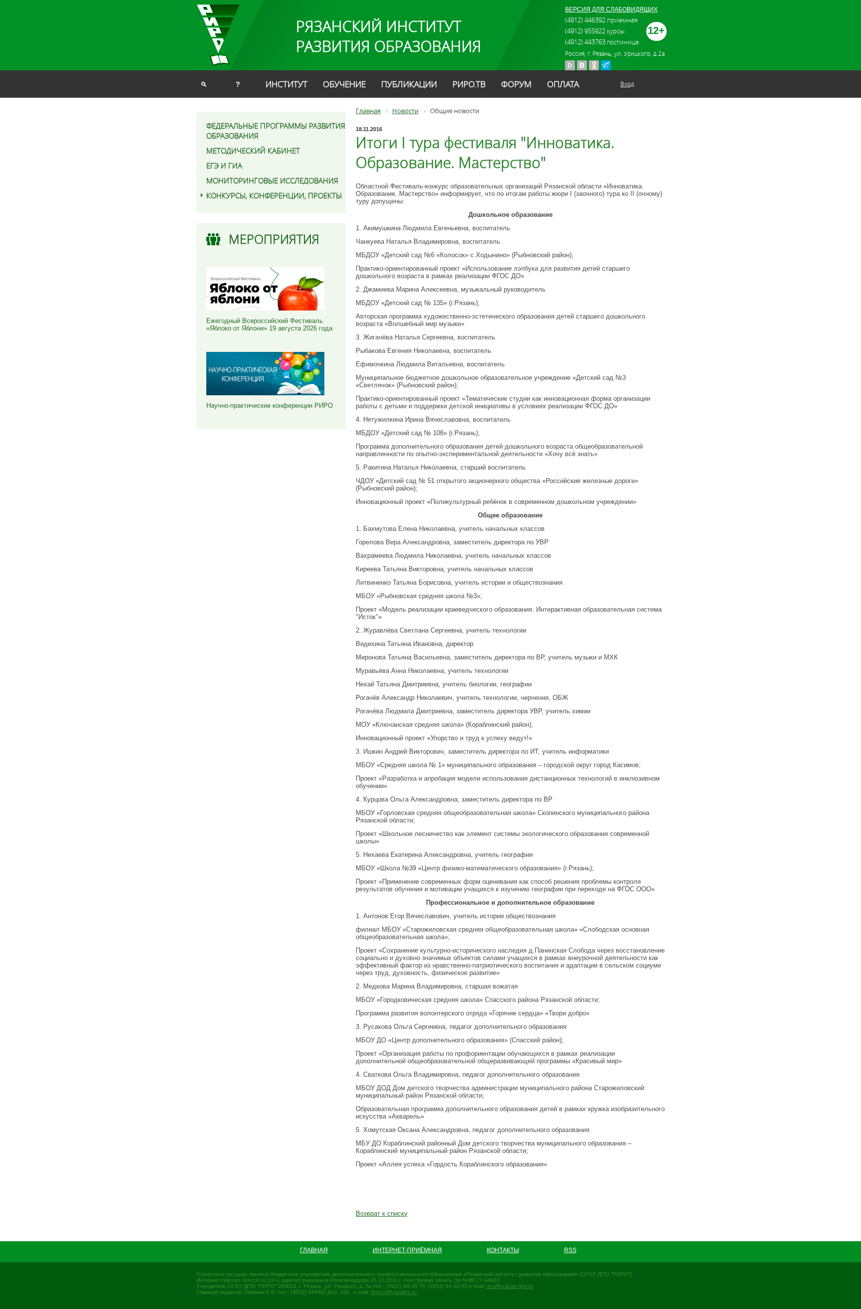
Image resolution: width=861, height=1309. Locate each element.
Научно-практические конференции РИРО (269, 405)
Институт (286, 84)
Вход (627, 84)
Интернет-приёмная (407, 1250)
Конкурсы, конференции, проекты (274, 195)
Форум (516, 84)
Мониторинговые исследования (272, 180)
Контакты (503, 1250)
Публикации (409, 84)
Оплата (563, 84)
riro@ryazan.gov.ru (509, 1286)
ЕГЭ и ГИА (224, 165)
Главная (314, 1250)
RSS (570, 1250)
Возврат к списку (382, 1213)
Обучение (344, 84)
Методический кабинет (253, 151)
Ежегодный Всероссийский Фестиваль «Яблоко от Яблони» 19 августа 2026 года (269, 324)
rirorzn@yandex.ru (394, 1292)
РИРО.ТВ (469, 84)
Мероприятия (274, 239)
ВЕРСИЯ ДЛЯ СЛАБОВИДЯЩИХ (611, 9)
